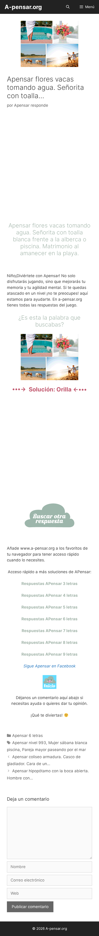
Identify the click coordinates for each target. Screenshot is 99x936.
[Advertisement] (49, 166)
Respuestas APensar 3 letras (49, 583)
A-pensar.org (23, 6)
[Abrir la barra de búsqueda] (67, 7)
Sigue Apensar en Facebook (49, 666)
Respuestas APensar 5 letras (49, 607)
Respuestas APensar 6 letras (49, 619)
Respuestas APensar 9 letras (49, 654)
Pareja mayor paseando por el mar (54, 749)
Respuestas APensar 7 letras (50, 630)
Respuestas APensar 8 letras (49, 642)
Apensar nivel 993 (29, 742)
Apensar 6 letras (27, 735)
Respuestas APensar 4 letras (49, 595)
